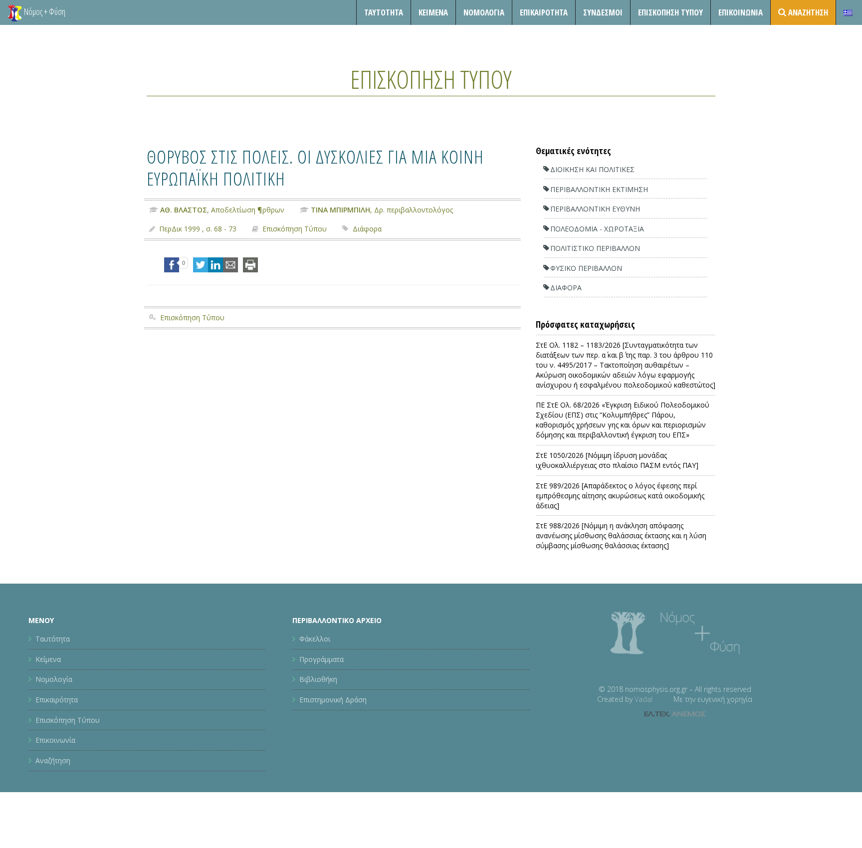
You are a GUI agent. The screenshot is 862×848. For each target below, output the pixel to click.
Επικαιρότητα (56, 699)
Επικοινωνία (740, 12)
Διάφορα (367, 228)
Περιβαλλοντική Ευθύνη (595, 208)
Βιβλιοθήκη (318, 679)
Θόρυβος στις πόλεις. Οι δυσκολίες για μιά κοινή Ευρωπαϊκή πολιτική (315, 167)
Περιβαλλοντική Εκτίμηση (599, 189)
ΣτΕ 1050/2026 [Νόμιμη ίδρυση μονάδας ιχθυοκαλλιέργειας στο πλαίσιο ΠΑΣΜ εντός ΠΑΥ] (617, 460)
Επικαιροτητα (544, 12)
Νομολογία (483, 12)
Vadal (643, 699)
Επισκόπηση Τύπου (670, 12)
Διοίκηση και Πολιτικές (592, 169)
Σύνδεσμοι (603, 12)
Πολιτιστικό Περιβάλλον (595, 248)
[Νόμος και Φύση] (15, 12)
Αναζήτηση (52, 760)
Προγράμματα (321, 659)
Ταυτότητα (383, 12)
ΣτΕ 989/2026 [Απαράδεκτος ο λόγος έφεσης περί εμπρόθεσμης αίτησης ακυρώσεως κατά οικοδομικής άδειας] (620, 495)
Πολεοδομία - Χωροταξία (597, 228)
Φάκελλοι (314, 638)
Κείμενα (433, 12)
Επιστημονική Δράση (333, 699)
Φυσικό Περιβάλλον (586, 268)
